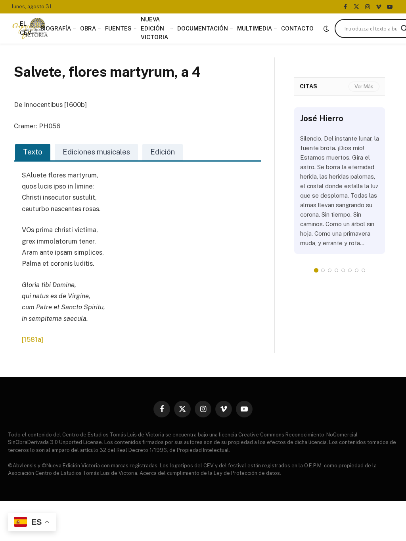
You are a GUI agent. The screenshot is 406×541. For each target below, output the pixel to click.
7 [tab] (356, 270)
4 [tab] (336, 270)
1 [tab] (316, 270)
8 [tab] (363, 270)
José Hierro (321, 118)
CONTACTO (297, 28)
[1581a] (32, 339)
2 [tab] (323, 270)
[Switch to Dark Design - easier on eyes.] (326, 28)
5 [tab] (343, 270)
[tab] (32, 152)
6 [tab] (350, 270)
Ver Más (363, 87)
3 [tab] (329, 270)
